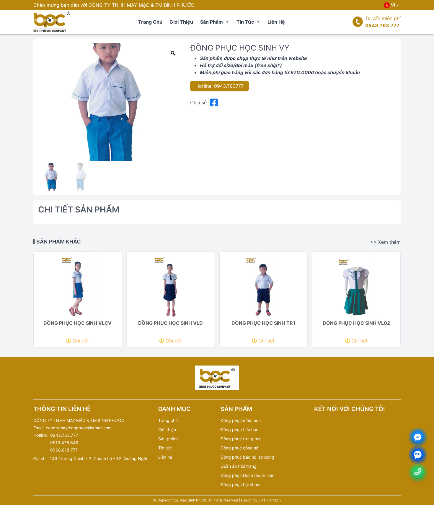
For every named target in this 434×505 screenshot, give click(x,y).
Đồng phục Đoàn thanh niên (247, 475)
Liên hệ (276, 22)
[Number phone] (417, 471)
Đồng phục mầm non (241, 420)
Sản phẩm (211, 22)
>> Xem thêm (385, 242)
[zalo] (417, 455)
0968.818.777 (64, 449)
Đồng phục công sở (239, 447)
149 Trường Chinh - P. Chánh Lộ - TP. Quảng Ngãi (98, 458)
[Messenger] (417, 437)
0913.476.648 (64, 442)
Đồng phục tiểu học (239, 429)
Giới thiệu (181, 22)
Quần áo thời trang (239, 466)
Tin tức (245, 22)
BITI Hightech (269, 500)
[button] (227, 22)
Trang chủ (150, 22)
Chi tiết (81, 341)
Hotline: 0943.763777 (219, 86)
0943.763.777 (382, 25)
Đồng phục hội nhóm (240, 484)
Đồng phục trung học (241, 438)
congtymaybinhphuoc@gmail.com (79, 427)
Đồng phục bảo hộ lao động (247, 456)
